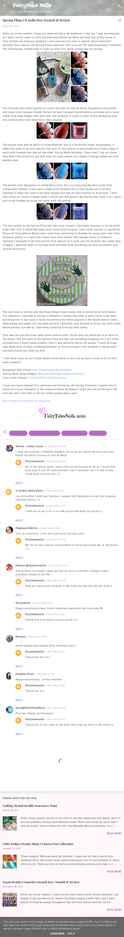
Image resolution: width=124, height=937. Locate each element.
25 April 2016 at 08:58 (55, 446)
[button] (119, 21)
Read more (114, 833)
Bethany (21, 637)
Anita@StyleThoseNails (30, 708)
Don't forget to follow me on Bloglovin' (27, 401)
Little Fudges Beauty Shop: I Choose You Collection (38, 844)
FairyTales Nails (32, 5)
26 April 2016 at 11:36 (55, 539)
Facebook (51, 370)
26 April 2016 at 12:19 (57, 565)
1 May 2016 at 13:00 (36, 636)
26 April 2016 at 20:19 (42, 603)
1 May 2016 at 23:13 (55, 708)
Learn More (57, 933)
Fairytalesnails (34, 461)
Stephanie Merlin (26, 528)
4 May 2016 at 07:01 (55, 614)
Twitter (79, 374)
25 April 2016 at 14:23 (49, 528)
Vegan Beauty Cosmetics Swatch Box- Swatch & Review (41, 882)
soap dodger (97, 433)
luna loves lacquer (74, 433)
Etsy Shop (38, 370)
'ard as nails (18, 433)
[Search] (119, 6)
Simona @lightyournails (31, 565)
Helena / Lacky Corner (29, 446)
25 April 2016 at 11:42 (54, 490)
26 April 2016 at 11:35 (55, 461)
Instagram (65, 370)
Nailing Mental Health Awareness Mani (30, 806)
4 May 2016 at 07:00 (55, 580)
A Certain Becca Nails (29, 491)
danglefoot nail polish (44, 433)
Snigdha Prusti (25, 674)
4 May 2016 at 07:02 (55, 685)
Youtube (47, 378)
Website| (43, 374)
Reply (19, 483)
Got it (71, 933)
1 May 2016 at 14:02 (45, 674)
